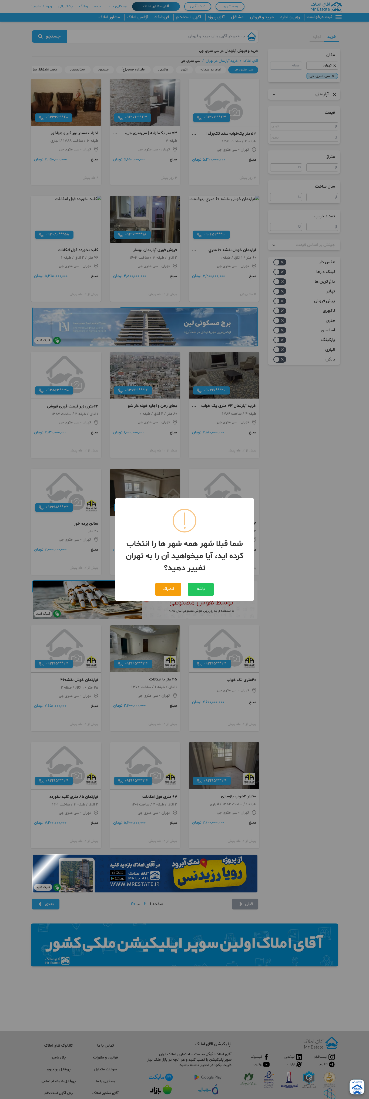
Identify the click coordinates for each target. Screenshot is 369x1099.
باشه (201, 589)
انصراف (168, 589)
